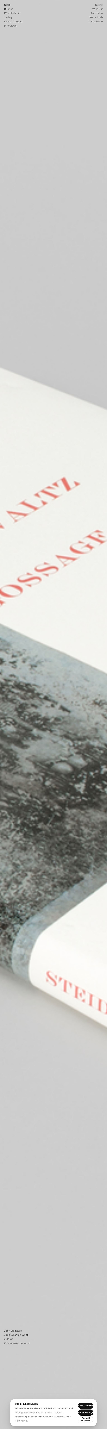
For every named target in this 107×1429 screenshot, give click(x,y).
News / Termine (13, 21)
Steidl (7, 4)
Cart (72, 714)
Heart (34, 714)
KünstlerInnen (12, 13)
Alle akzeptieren (85, 1405)
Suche (99, 4)
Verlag (8, 17)
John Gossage (13, 1330)
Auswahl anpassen (85, 1419)
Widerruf (97, 9)
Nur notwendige (85, 1412)
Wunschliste (95, 21)
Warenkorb (96, 17)
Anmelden (97, 13)
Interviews (10, 25)
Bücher (8, 9)
